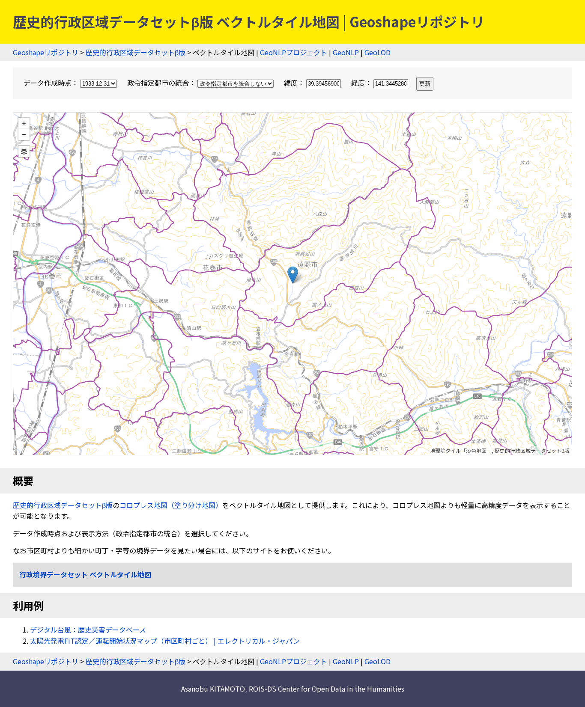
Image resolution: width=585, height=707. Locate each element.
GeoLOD (377, 52)
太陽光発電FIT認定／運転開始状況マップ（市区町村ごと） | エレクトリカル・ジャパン (165, 641)
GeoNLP (346, 52)
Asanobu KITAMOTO (213, 688)
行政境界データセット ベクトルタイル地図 (85, 574)
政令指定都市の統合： (162, 82)
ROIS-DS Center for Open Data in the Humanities (326, 688)
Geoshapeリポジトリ (45, 52)
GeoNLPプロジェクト (293, 52)
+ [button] (24, 123)
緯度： (295, 82)
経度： (362, 82)
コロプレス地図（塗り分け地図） (170, 505)
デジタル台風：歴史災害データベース (88, 629)
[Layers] (24, 151)
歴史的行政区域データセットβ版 (135, 52)
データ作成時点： (52, 82)
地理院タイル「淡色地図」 (461, 450)
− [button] (24, 134)
